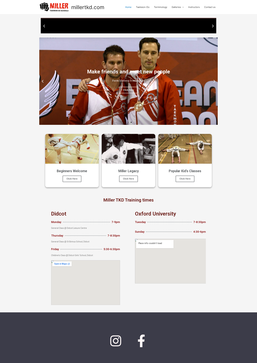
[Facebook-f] (141, 340)
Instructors (194, 7)
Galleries (176, 7)
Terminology (160, 7)
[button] (121, 30)
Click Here (71, 178)
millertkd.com (87, 7)
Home (128, 7)
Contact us (210, 7)
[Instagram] (115, 340)
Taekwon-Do (142, 7)
